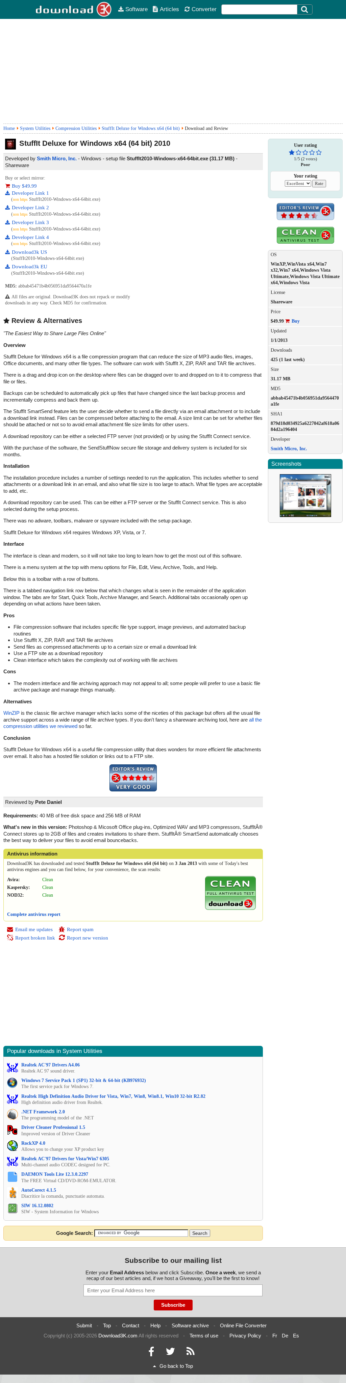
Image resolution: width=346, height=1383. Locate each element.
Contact (130, 1325)
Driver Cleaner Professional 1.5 (53, 1127)
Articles (169, 9)
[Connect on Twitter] (170, 1353)
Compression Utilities (76, 128)
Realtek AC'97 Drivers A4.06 (50, 1064)
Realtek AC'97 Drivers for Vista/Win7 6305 (65, 1158)
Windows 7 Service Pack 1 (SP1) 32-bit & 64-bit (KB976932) (83, 1080)
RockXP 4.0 (33, 1143)
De (285, 1335)
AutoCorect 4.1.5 (38, 1190)
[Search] (305, 9)
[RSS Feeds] (190, 1353)
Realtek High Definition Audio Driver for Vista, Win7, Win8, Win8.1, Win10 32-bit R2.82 (113, 1096)
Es (296, 1335)
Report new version (87, 938)
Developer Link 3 (30, 222)
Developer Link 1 (30, 193)
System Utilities (35, 128)
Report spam (80, 929)
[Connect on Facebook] (151, 1353)
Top (107, 1325)
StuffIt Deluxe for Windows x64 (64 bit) (141, 128)
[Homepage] (74, 9)
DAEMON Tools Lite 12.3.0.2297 (54, 1174)
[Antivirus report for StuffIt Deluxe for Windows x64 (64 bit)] (230, 908)
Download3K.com (118, 1335)
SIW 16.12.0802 (37, 1205)
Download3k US (29, 252)
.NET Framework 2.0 (43, 1111)
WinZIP (11, 713)
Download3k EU (29, 266)
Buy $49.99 (24, 186)
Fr (274, 1335)
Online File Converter (243, 1325)
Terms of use (204, 1335)
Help (155, 1325)
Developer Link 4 (30, 237)
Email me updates (34, 929)
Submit (84, 1325)
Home (9, 128)
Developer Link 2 (30, 207)
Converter (204, 9)
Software (136, 9)
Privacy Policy (245, 1335)
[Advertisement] (173, 71)
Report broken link (35, 938)
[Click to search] (305, 9)
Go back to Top (176, 1366)
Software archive (190, 1325)
